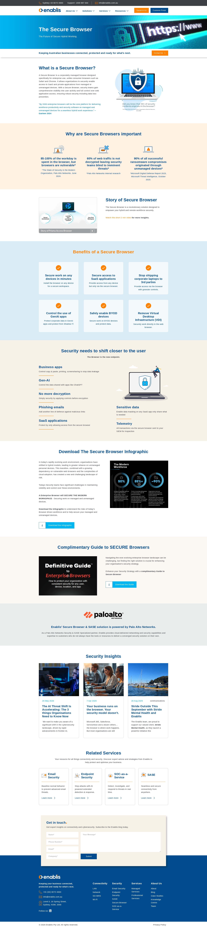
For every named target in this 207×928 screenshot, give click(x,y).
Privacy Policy (159, 925)
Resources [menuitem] (120, 11)
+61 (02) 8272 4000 (52, 892)
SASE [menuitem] (115, 899)
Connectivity (100, 883)
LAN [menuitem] (95, 888)
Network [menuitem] (96, 892)
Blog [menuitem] (153, 892)
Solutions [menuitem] (87, 11)
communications (157, 701)
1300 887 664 (82, 3)
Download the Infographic (60, 525)
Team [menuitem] (153, 906)
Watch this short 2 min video (118, 218)
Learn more (47, 798)
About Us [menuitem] (70, 11)
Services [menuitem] (103, 11)
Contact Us (159, 53)
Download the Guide (124, 584)
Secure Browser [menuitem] (119, 903)
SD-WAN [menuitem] (97, 896)
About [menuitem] (153, 888)
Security (117, 883)
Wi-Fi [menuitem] (95, 899)
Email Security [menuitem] (118, 888)
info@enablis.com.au (108, 3)
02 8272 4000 (57, 3)
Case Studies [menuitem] (157, 896)
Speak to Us (141, 10)
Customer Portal (159, 10)
